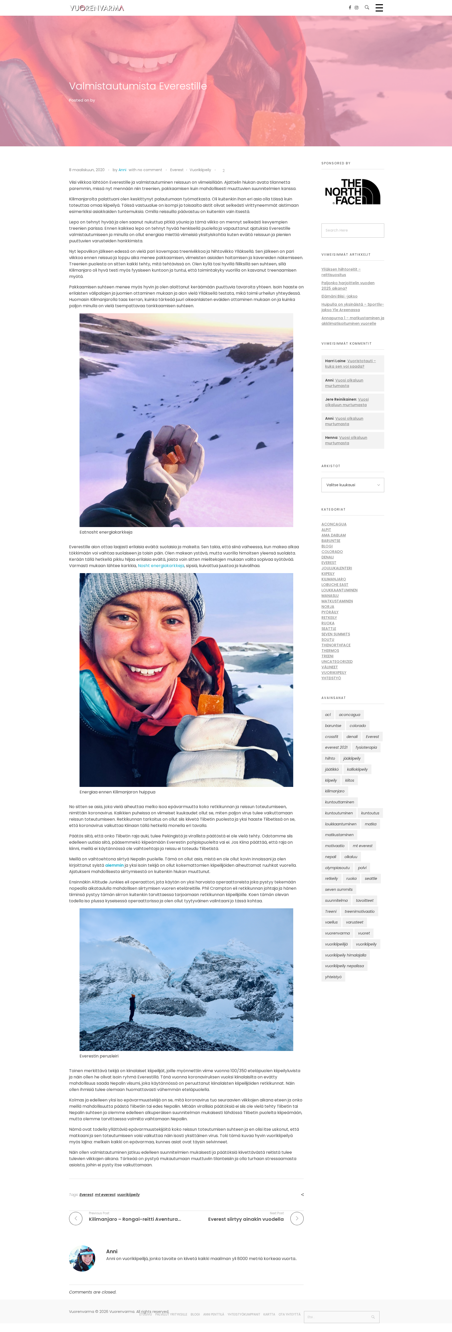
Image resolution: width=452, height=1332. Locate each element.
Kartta (269, 1314)
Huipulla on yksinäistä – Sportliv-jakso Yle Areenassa (352, 307)
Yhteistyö (331, 678)
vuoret (364, 933)
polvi (362, 867)
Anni (122, 169)
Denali (327, 557)
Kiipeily (328, 573)
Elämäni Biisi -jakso (339, 296)
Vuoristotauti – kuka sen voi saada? (350, 363)
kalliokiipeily (357, 769)
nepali (330, 856)
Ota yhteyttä (290, 1314)
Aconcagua (334, 524)
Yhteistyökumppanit (244, 1314)
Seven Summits (335, 634)
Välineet (329, 667)
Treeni (327, 656)
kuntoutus (370, 813)
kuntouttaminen (339, 802)
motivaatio (334, 845)
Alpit (326, 529)
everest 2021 (336, 747)
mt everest (105, 1194)
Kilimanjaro (333, 579)
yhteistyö (333, 977)
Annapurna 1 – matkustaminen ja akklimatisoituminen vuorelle (352, 320)
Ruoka (328, 623)
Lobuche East (334, 584)
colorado (358, 725)
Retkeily (329, 617)
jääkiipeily (352, 758)
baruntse (333, 725)
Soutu (327, 639)
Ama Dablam (333, 535)
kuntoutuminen (339, 813)
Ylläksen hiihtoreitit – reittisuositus (341, 272)
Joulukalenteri (336, 568)
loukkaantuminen (341, 824)
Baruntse (330, 540)
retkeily (331, 878)
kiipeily (331, 780)
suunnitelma (336, 900)
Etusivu (145, 1314)
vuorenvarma (337, 933)
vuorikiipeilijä (336, 944)
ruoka (351, 878)
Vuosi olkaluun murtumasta (344, 383)
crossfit (331, 736)
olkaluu (350, 856)
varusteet (354, 922)
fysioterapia (366, 747)
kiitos (349, 780)
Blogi (327, 546)
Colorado (332, 551)
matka (370, 824)
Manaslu (330, 595)
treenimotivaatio (360, 911)
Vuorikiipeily (200, 169)
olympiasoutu (337, 867)
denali (352, 736)
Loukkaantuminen (339, 590)
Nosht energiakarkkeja (161, 566)
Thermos (330, 650)
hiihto (330, 758)
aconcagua (349, 714)
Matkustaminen (337, 601)
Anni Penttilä (213, 1314)
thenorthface (336, 645)
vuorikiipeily (128, 1194)
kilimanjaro (334, 791)
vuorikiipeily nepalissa (344, 966)
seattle (371, 878)
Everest (177, 169)
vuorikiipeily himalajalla (345, 955)
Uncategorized (337, 661)
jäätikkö (332, 769)
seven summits (339, 889)
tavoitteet (365, 900)
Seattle (328, 628)
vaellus (331, 922)
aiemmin (114, 865)
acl (328, 714)
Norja (327, 606)
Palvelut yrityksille (171, 1314)
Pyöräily (329, 612)
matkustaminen (339, 834)
